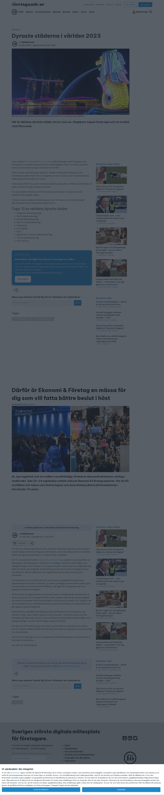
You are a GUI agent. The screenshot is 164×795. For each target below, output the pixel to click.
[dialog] (82, 779)
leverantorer (15, 773)
